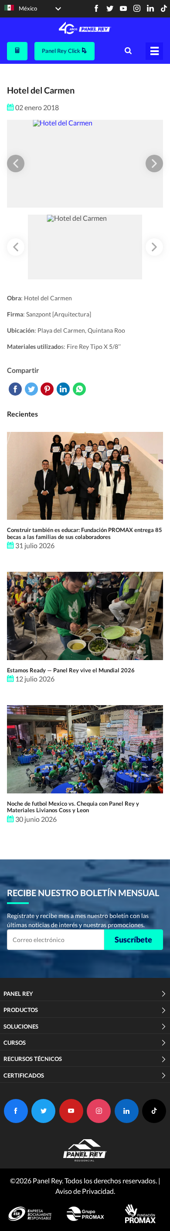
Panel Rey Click (62, 50)
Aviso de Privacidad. (85, 1191)
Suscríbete (133, 939)
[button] (15, 163)
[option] (85, 164)
